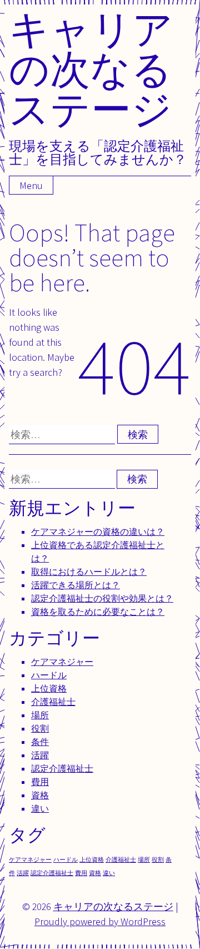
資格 (40, 795)
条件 (40, 742)
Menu (31, 185)
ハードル (49, 675)
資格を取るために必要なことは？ (97, 612)
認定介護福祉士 (62, 768)
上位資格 (49, 688)
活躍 (40, 755)
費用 (40, 782)
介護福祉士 (53, 702)
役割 (40, 728)
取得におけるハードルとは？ (89, 572)
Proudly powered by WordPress (100, 921)
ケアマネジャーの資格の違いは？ (97, 532)
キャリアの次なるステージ (91, 68)
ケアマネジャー (62, 662)
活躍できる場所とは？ (75, 585)
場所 (40, 715)
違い (40, 808)
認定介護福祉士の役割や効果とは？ (102, 598)
